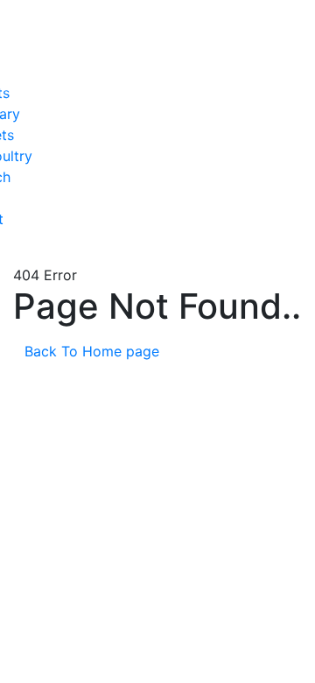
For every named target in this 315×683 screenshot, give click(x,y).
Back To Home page (94, 351)
